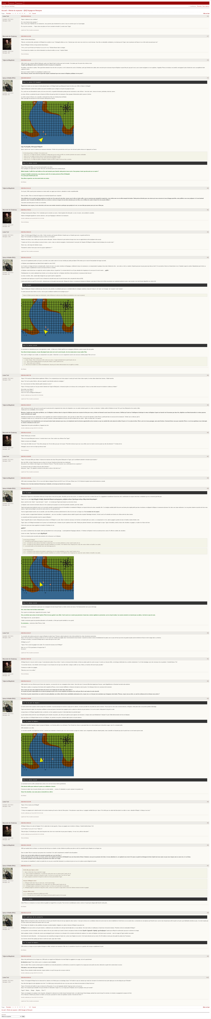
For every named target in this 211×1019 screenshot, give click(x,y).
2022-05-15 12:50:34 (26, 478)
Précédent (8, 13)
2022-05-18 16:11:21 (26, 681)
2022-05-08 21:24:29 (26, 60)
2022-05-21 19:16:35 (26, 845)
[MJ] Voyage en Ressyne (33, 10)
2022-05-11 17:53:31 (26, 210)
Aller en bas (206, 13)
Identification (19, 3)
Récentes (199, 6)
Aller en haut (206, 1007)
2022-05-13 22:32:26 (26, 257)
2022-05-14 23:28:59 (26, 456)
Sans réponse (206, 6)
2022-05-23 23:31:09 (26, 956)
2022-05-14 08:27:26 (26, 375)
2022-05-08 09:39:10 (26, 16)
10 (29, 13)
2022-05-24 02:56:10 (26, 977)
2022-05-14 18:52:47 (26, 405)
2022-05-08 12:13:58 (26, 36)
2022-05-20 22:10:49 (26, 801)
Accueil (4, 3)
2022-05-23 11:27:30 (26, 912)
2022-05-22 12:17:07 (26, 865)
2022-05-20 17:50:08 (26, 698)
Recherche (11, 3)
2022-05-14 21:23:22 (26, 432)
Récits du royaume (15, 10)
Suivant (34, 13)
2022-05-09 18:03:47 (26, 78)
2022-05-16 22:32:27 (26, 633)
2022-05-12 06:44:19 (26, 232)
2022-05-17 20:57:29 (26, 659)
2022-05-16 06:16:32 (26, 488)
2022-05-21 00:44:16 (26, 823)
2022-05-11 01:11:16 (26, 188)
